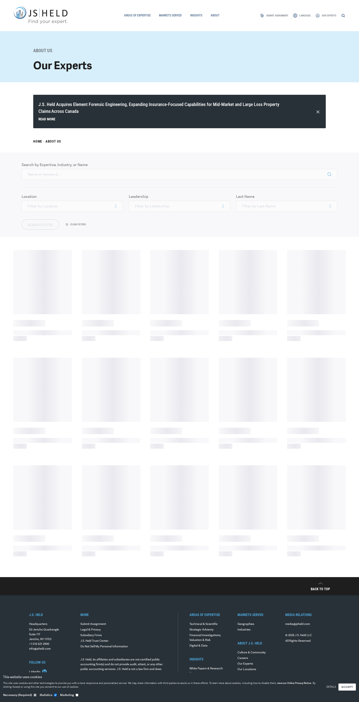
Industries (244, 629)
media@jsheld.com (297, 624)
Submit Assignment (93, 624)
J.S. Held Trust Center (94, 641)
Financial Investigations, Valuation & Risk (205, 638)
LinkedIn (35, 672)
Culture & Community (251, 652)
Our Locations (246, 669)
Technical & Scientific (203, 624)
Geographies (245, 624)
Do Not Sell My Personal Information (104, 646)
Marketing (67, 695)
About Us (53, 141)
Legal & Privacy (90, 629)
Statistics (46, 695)
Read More (46, 119)
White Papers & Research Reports (206, 671)
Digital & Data (198, 645)
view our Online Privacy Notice (294, 683)
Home (37, 141)
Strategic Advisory (201, 629)
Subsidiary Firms (91, 635)
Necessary (17, 695)
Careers (242, 658)
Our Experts (245, 663)
